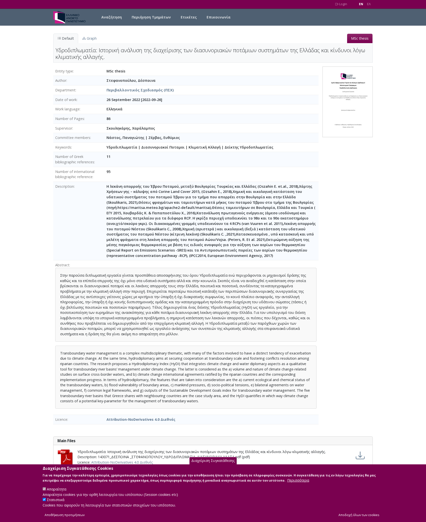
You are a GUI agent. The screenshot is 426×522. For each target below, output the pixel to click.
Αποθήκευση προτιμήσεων (65, 515)
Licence (61, 419)
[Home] (71, 17)
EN (361, 4)
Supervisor (63, 128)
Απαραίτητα (56, 489)
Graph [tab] (91, 38)
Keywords (63, 147)
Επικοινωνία (219, 17)
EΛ (369, 4)
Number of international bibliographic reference (74, 174)
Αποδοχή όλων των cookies (358, 515)
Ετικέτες (189, 17)
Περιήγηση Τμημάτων (151, 17)
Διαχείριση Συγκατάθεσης (213, 460)
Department (65, 90)
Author (60, 80)
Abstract (62, 265)
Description (64, 186)
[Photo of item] (347, 101)
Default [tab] (67, 38)
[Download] (360, 456)
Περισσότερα (298, 480)
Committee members (72, 137)
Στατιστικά (55, 500)
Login (342, 4)
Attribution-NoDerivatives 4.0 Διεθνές (140, 419)
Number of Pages (69, 118)
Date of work (66, 99)
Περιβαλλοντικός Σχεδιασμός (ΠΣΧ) (140, 90)
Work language (67, 109)
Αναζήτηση (111, 17)
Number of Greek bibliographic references (74, 159)
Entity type (64, 71)
